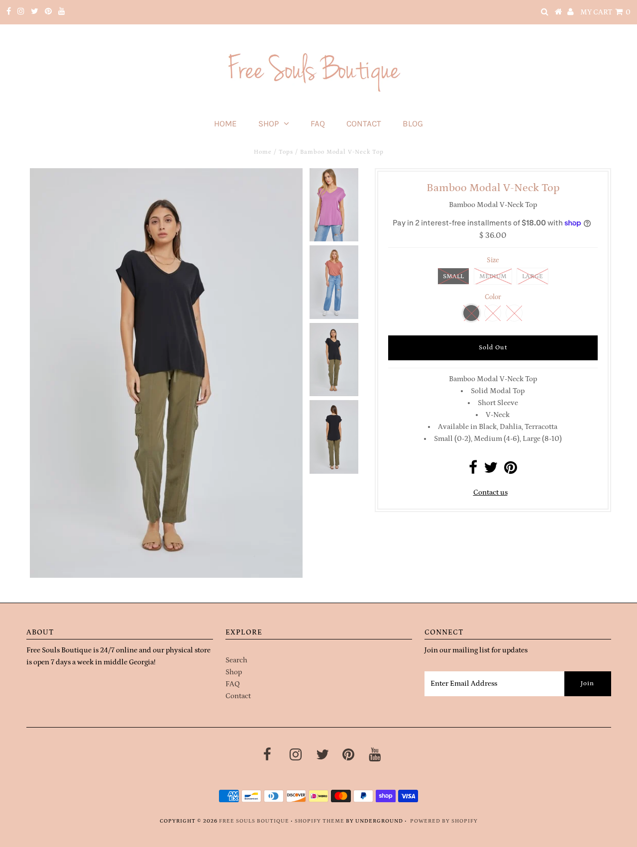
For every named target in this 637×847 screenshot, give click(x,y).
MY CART (605, 12)
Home (225, 123)
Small (453, 276)
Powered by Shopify (444, 821)
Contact (363, 123)
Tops (286, 152)
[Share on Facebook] (473, 470)
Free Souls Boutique (254, 821)
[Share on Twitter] (491, 470)
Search (236, 660)
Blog (413, 123)
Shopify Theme (319, 821)
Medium (493, 276)
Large (532, 276)
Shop (268, 123)
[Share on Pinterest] (510, 470)
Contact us (490, 492)
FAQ (318, 123)
